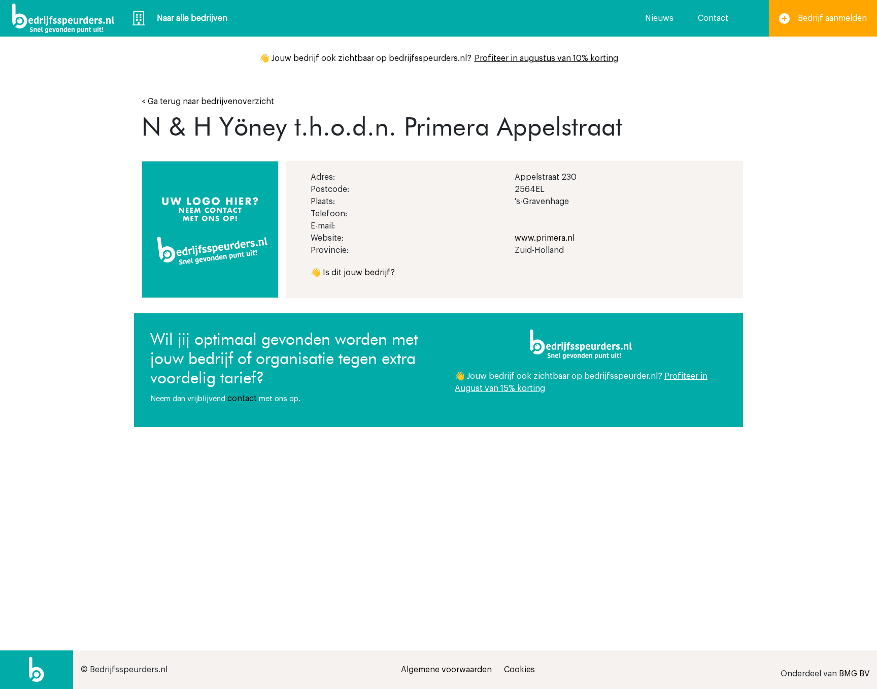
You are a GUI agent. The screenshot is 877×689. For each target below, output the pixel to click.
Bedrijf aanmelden (832, 18)
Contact (713, 18)
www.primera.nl (545, 238)
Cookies (519, 670)
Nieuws (659, 18)
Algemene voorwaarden (446, 670)
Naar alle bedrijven (192, 18)
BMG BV (854, 674)
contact (242, 399)
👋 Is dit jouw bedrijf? (353, 273)
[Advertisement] (590, 513)
